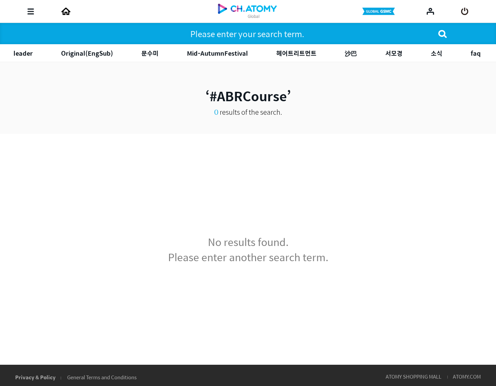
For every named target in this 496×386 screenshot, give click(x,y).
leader (23, 53)
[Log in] (464, 11)
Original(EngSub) (87, 53)
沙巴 (351, 53)
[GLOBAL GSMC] (379, 11)
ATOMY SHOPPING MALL (413, 376)
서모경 (394, 53)
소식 (436, 53)
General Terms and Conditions (102, 377)
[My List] (430, 11)
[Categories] (31, 11)
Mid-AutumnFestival (217, 53)
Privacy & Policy (35, 377)
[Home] (66, 11)
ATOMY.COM (467, 376)
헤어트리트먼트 (296, 53)
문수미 (150, 53)
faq (476, 53)
